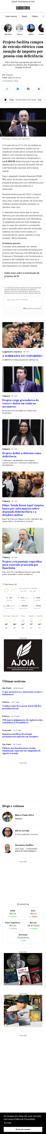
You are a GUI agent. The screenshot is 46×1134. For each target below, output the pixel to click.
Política (35, 16)
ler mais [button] (7, 1123)
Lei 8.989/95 (8, 161)
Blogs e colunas (13, 806)
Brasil (24, 16)
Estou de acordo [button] (23, 1129)
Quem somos (11, 16)
